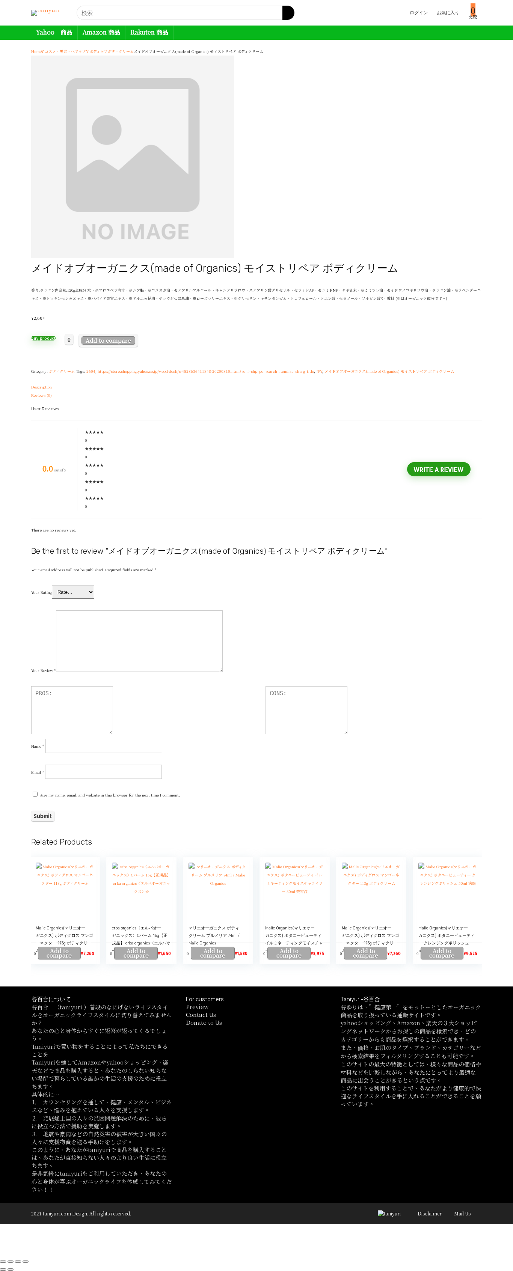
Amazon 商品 (101, 32)
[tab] (256, 387)
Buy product (43, 338)
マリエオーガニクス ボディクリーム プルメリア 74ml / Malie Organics (214, 936)
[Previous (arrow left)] (3, 1269)
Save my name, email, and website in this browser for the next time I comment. (110, 795)
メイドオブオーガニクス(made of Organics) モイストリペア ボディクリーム (389, 371)
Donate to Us (204, 1022)
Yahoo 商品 (54, 32)
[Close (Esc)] (3, 1261)
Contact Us (201, 1014)
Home (36, 51)
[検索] (288, 13)
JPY (319, 371)
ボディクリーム (121, 51)
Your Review (43, 670)
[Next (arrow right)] (11, 1269)
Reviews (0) (41, 395)
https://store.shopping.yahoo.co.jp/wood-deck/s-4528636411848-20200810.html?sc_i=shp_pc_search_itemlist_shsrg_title (206, 371)
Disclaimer (430, 1213)
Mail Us (462, 1213)
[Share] (11, 1261)
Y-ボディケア (97, 51)
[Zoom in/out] (26, 1261)
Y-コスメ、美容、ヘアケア (63, 51)
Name (37, 746)
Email (37, 772)
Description (41, 387)
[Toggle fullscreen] (18, 1261)
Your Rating (41, 592)
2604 (90, 371)
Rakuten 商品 (149, 32)
